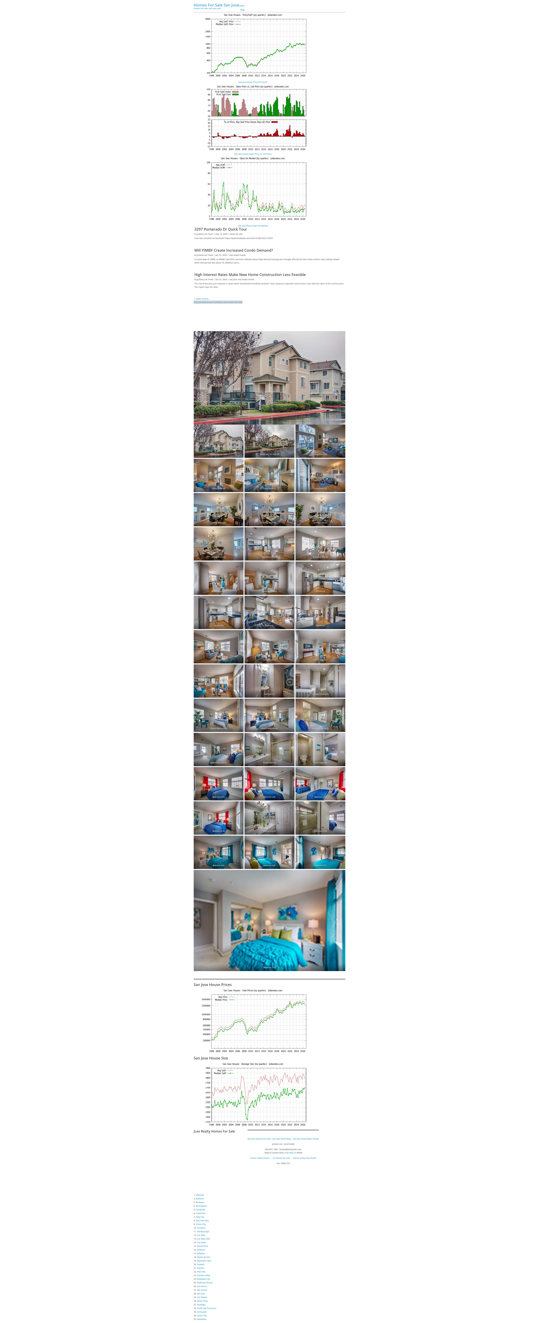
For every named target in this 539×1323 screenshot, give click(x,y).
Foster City (201, 1224)
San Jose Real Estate (281, 1138)
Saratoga (201, 1304)
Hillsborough (203, 1231)
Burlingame (201, 1206)
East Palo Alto (202, 1220)
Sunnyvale (202, 1311)
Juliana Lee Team (205, 234)
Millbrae (201, 1249)
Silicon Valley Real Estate (304, 1158)
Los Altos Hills (203, 1238)
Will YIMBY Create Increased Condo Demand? (233, 250)
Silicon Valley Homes (260, 1158)
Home (242, 5)
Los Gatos (201, 1242)
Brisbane (200, 1202)
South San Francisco (206, 1308)
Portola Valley (203, 1275)
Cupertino (200, 1213)
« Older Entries (201, 298)
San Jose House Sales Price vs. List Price (253, 154)
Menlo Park (202, 1246)
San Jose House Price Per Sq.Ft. (253, 82)
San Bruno (202, 1286)
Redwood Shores (205, 1282)
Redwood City (203, 1279)
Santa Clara (202, 1301)
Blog (242, 9)
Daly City (200, 1217)
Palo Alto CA (290, 1152)
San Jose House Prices (213, 984)
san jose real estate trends (241, 279)
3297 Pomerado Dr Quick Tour (220, 229)
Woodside (201, 1319)
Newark (200, 1264)
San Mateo (202, 1297)
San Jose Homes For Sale (231, 302)
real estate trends (237, 255)
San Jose (201, 1293)
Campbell (200, 1209)
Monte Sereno (203, 1257)
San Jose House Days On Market (253, 225)
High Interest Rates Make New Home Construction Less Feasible (250, 274)
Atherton (200, 1195)
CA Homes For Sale (281, 1158)
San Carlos (202, 1290)
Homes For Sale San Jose (216, 5)
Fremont (201, 1227)
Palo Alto (201, 1271)
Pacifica (200, 1268)
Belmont (200, 1198)
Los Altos (201, 1235)
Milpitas (201, 1253)
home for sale (236, 234)
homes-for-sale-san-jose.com (207, 8)
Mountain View (204, 1260)
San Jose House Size (211, 1058)
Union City (202, 1315)
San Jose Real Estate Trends (207, 302)
